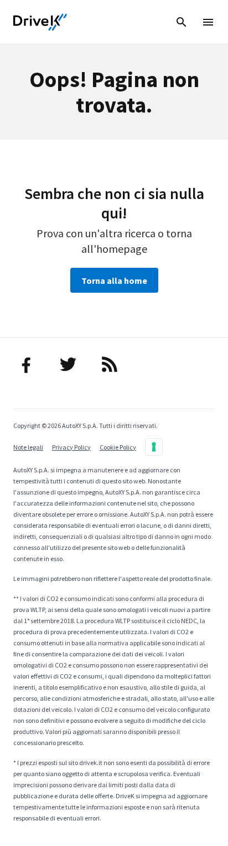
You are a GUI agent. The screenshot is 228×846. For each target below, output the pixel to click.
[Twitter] (72, 364)
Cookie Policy (118, 447)
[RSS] (113, 364)
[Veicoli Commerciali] (40, 22)
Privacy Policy (71, 447)
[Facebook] (30, 364)
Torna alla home (114, 280)
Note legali (28, 447)
